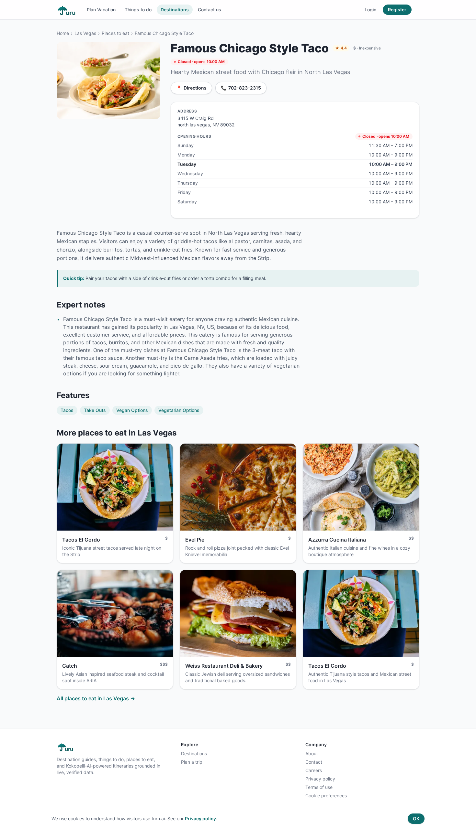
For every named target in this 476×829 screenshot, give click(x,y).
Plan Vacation (101, 9)
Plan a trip (191, 762)
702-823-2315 (241, 88)
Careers (313, 770)
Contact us (209, 9)
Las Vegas (85, 33)
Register (397, 9)
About (311, 753)
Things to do (138, 9)
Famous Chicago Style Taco (164, 33)
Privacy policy (320, 778)
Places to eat (115, 33)
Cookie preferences (326, 795)
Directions (191, 88)
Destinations (175, 9)
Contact (313, 762)
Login (370, 9)
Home (63, 33)
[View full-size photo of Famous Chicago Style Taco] (108, 80)
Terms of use (319, 787)
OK (416, 818)
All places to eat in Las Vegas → (96, 698)
